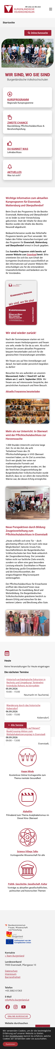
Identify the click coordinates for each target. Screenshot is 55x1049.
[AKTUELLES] (9, 166)
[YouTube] (23, 1007)
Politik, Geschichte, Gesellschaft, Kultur (27, 884)
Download (32, 254)
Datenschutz (11, 970)
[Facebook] (7, 1007)
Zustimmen (10, 1044)
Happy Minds (27, 771)
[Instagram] (15, 1007)
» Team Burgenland (14, 955)
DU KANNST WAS (17, 148)
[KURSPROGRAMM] (9, 94)
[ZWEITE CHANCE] (9, 117)
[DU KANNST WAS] (9, 143)
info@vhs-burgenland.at (17, 999)
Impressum (10, 973)
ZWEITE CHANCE (17, 122)
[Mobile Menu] (50, 9)
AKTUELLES (14, 172)
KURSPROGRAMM (18, 99)
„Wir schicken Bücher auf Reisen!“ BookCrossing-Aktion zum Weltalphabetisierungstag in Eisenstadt (25, 731)
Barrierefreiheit (12, 977)
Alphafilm (27, 811)
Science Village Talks (27, 851)
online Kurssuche (18, 1016)
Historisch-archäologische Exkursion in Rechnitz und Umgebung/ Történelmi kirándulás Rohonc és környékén (25, 682)
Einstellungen (16, 1036)
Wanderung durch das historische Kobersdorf (23, 707)
